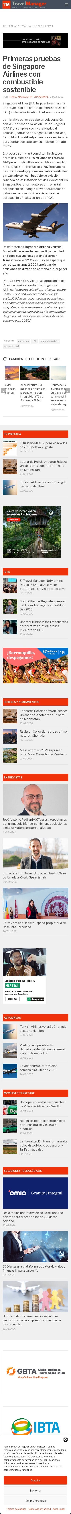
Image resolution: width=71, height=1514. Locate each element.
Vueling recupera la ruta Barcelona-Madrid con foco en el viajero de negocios (42, 1049)
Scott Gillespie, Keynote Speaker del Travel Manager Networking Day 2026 (43, 605)
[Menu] (66, 4)
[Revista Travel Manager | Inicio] (24, 5)
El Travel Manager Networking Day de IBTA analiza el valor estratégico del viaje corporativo (43, 585)
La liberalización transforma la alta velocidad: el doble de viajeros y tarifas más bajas (44, 1145)
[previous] (3, 390)
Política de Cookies (16, 1509)
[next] (67, 390)
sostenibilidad (11, 346)
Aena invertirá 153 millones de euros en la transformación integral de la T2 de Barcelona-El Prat (33, 392)
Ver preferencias (35, 1500)
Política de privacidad (39, 1509)
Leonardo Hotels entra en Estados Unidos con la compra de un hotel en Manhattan (44, 466)
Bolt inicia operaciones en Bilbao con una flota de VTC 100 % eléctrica (42, 1125)
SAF (34, 341)
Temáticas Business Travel (36, 26)
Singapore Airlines (49, 341)
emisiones (23, 341)
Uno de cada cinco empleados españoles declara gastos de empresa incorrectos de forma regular (32, 1320)
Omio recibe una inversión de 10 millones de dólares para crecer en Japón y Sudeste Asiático (33, 1217)
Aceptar (36, 1480)
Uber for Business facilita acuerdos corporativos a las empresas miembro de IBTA (44, 626)
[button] (65, 1439)
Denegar (35, 1490)
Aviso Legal (59, 1509)
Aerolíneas (10, 26)
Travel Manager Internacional (28, 96)
